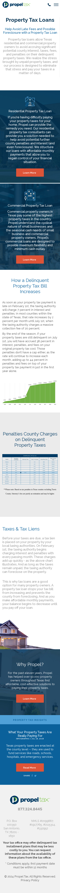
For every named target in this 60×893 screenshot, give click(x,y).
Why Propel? (30, 664)
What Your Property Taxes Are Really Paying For (30, 734)
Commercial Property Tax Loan (30, 205)
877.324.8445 (30, 809)
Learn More (29, 172)
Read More (29, 767)
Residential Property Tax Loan (30, 111)
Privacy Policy (30, 880)
